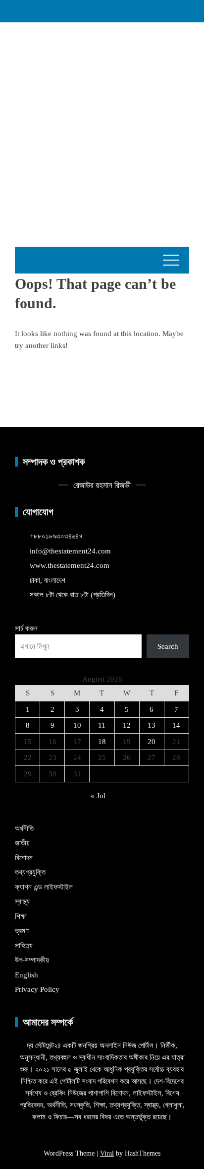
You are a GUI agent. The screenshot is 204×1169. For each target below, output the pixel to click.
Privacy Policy (37, 989)
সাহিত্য (24, 946)
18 (102, 742)
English (26, 975)
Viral (107, 1153)
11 (101, 725)
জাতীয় (22, 843)
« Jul (98, 796)
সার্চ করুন (26, 628)
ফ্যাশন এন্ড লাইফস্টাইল (44, 887)
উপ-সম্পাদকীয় (32, 960)
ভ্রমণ (22, 931)
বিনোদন (24, 858)
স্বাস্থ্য (22, 901)
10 (77, 725)
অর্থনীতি (24, 828)
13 (151, 725)
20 (151, 742)
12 (127, 725)
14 (176, 725)
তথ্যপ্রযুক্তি (30, 872)
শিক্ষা (21, 916)
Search (167, 646)
